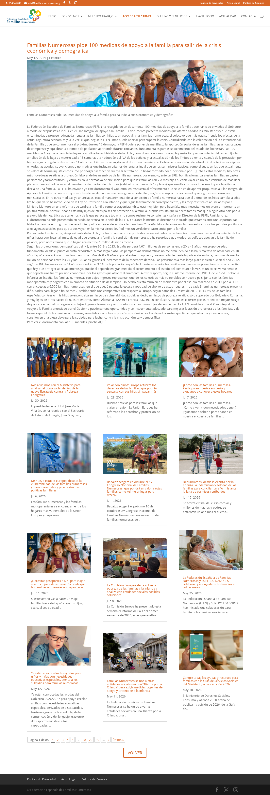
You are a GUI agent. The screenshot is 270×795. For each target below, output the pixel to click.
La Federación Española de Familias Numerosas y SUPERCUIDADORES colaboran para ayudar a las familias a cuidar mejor (208, 582)
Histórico (55, 58)
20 (91, 740)
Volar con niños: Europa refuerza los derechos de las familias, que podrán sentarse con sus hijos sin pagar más (132, 388)
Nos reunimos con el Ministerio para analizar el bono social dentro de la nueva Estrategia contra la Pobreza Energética (55, 390)
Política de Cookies (253, 3)
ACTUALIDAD (227, 16)
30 (97, 740)
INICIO (52, 16)
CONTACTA (248, 16)
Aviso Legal (233, 3)
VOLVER (135, 752)
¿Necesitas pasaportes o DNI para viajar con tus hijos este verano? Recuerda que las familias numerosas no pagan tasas (58, 584)
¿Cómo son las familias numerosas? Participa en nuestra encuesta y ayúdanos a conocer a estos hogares (207, 388)
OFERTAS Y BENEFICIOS (172, 16)
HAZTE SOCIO (205, 16)
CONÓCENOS (70, 16)
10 (84, 740)
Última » (118, 740)
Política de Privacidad (211, 3)
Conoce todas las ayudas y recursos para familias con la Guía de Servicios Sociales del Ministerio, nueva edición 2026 (210, 681)
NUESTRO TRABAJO (100, 16)
